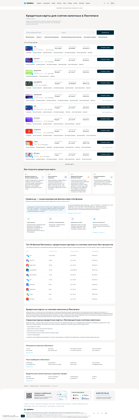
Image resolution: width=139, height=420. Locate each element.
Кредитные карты (34, 386)
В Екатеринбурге (30, 378)
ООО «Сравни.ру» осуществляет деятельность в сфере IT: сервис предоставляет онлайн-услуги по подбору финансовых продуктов (52, 412)
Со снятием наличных (75, 350)
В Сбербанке (29, 362)
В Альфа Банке (51, 362)
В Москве (28, 376)
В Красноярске (52, 378)
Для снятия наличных (45, 386)
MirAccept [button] (90, 52)
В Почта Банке (96, 362)
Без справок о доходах (75, 348)
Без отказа (50, 348)
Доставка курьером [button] (47, 52)
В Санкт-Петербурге (53, 376)
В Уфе (93, 378)
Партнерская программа (42, 404)
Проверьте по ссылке (98, 232)
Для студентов (95, 350)
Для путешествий (52, 350)
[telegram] (94, 413)
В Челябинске (73, 378)
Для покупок (29, 350)
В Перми (94, 376)
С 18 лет (28, 348)
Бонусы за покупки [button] (37, 52)
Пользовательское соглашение (63, 404)
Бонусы (39, 37)
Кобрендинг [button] (49, 147)
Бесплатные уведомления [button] (32, 76)
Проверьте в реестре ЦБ (74, 213)
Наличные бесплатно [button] (58, 52)
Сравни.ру (26, 386)
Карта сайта (35, 406)
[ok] (102, 413)
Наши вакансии (52, 406)
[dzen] (106, 413)
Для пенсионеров (96, 348)
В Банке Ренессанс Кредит (54, 364)
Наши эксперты (43, 406)
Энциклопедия (27, 406)
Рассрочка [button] (68, 112)
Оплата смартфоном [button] (81, 52)
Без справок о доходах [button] (70, 52)
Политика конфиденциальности (80, 404)
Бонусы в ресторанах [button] (87, 159)
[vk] (98, 413)
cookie (11, 415)
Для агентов (52, 404)
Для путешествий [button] (62, 64)
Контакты (32, 404)
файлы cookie (39, 416)
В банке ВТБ (73, 362)
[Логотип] (28, 409)
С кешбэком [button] (28, 52)
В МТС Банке (73, 364)
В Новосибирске (74, 376)
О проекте (26, 404)
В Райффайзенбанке (97, 364)
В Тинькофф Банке (30, 364)
